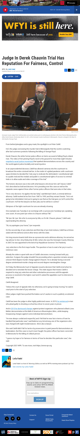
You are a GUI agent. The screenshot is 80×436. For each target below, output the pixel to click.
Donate (72, 3)
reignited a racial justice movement (19, 161)
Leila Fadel (11, 69)
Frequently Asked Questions (67, 415)
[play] (5, 10)
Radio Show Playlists (68, 420)
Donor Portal (49, 415)
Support (31, 419)
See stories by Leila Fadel (23, 367)
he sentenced (62, 301)
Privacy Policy (12, 423)
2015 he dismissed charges (22, 309)
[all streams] (77, 10)
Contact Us (32, 415)
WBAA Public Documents (50, 419)
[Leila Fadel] (6, 361)
